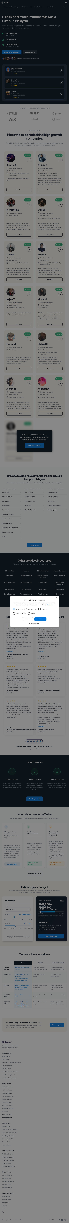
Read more (50, 605)
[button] (34, 624)
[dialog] (34, 611)
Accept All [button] (40, 619)
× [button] (56, 598)
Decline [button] (27, 619)
